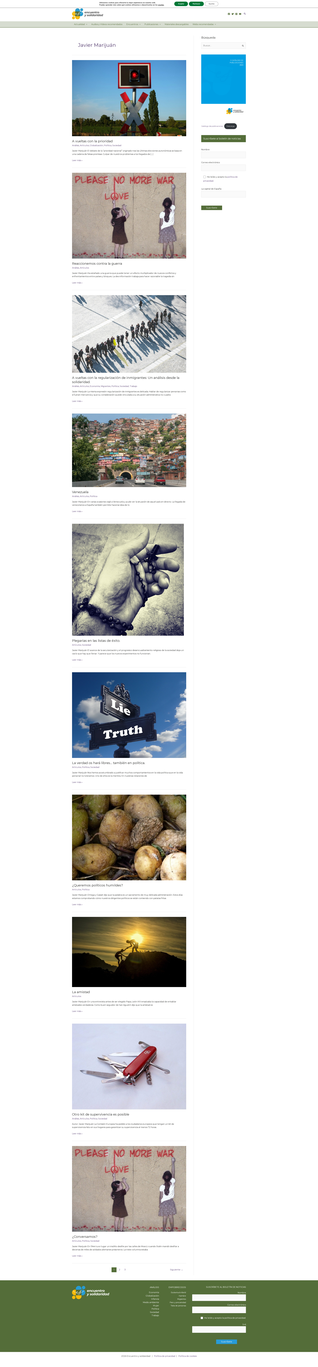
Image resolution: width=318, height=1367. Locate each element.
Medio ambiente (151, 1302)
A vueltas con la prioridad (92, 141)
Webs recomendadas (203, 24)
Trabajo (133, 386)
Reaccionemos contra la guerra (97, 264)
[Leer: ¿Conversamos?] (129, 1189)
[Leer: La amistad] (129, 952)
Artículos (84, 145)
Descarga (231, 126)
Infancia (155, 1299)
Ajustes (212, 4)
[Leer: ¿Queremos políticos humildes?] (129, 837)
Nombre (205, 149)
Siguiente (176, 1269)
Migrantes (106, 386)
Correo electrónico (210, 162)
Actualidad (79, 24)
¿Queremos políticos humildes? (97, 885)
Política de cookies (187, 1356)
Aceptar (181, 4)
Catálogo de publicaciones (212, 126)
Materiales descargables (177, 24)
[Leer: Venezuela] (129, 450)
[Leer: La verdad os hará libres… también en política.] (129, 715)
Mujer (156, 1305)
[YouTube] (240, 14)
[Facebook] (229, 14)
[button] (245, 13)
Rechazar (196, 4)
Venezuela (80, 492)
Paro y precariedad (178, 1302)
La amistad (81, 992)
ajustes (161, 5)
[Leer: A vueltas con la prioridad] (129, 98)
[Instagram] (236, 14)
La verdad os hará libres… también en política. (108, 763)
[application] (86, 24)
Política (107, 145)
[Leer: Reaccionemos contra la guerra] (129, 215)
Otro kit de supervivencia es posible (100, 1114)
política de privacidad (235, 1318)
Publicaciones (151, 24)
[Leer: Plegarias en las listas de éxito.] (128, 579)
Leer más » (77, 160)
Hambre (182, 1296)
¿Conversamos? (85, 1237)
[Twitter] (233, 14)
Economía (95, 386)
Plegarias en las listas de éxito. (96, 641)
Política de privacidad (164, 1356)
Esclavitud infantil (178, 1292)
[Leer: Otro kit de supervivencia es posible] (129, 1066)
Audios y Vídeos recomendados (106, 24)
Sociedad (116, 145)
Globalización (96, 145)
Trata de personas (178, 1306)
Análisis (75, 145)
